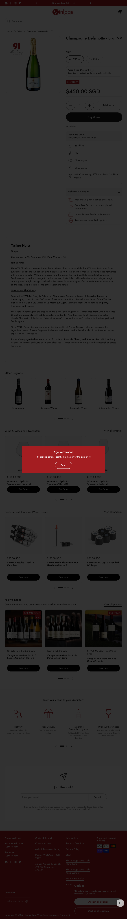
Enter (63, 465)
